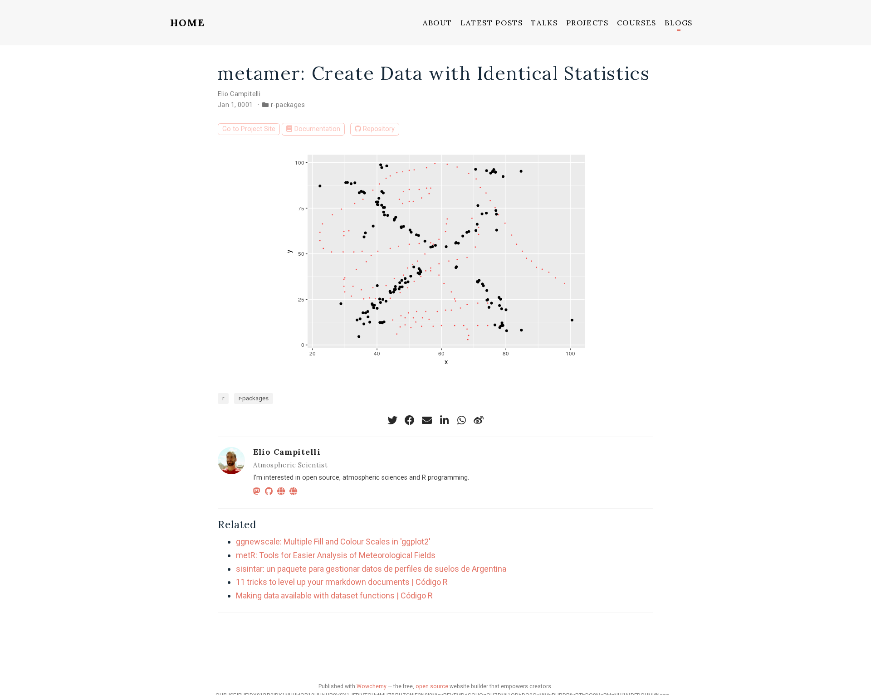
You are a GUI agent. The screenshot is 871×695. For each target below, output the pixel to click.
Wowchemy (372, 686)
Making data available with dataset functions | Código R (334, 595)
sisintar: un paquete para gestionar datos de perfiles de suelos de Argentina (371, 568)
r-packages (288, 104)
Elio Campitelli (239, 93)
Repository (379, 129)
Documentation (317, 129)
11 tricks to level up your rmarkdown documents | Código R (342, 582)
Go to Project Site (248, 129)
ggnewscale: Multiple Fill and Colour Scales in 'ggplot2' (333, 541)
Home (188, 22)
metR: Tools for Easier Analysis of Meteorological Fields (336, 555)
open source (432, 686)
